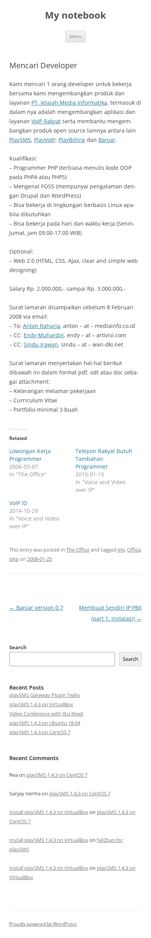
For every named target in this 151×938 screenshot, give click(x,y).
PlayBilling (71, 139)
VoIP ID (18, 503)
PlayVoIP (44, 139)
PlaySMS (20, 139)
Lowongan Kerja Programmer (30, 454)
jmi (121, 549)
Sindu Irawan (41, 344)
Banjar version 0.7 (36, 607)
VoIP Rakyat (46, 121)
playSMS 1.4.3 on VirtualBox (41, 704)
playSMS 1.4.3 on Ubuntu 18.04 (44, 722)
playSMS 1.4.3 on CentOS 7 (39, 732)
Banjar (106, 139)
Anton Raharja (41, 325)
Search (18, 647)
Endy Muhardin (44, 335)
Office (134, 549)
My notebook (75, 15)
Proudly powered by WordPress (43, 924)
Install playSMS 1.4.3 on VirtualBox (48, 812)
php (14, 558)
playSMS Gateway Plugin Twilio (44, 694)
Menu (75, 36)
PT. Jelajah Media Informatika (69, 102)
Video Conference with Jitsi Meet (46, 713)
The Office (77, 549)
